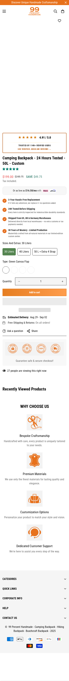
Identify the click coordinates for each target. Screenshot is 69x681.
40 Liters (24, 251)
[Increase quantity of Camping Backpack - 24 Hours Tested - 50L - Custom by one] (62, 281)
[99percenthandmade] (34, 11)
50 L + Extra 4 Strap (44, 251)
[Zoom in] (59, 74)
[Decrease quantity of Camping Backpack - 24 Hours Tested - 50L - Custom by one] (19, 281)
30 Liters (9, 251)
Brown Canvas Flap (14, 270)
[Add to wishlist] (59, 21)
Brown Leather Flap (31, 270)
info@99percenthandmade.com (19, 678)
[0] (62, 11)
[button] (11, 169)
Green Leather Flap (22, 270)
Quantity (7, 281)
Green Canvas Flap (6, 270)
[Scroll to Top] (63, 663)
